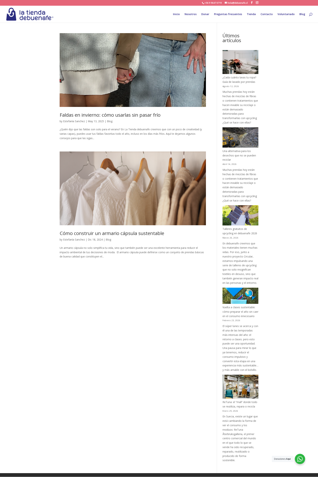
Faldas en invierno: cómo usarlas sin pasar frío (110, 115)
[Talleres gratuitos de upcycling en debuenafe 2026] (240, 216)
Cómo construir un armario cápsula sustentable (112, 233)
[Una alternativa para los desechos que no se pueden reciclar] (240, 138)
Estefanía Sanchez (74, 121)
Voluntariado (286, 14)
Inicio (176, 14)
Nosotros (191, 14)
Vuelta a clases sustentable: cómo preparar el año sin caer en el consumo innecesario (240, 311)
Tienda (251, 14)
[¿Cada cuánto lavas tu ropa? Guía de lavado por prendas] (240, 62)
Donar (205, 14)
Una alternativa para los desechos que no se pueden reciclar (239, 155)
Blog (302, 14)
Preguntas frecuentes (228, 14)
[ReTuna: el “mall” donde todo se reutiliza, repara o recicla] (240, 387)
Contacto (267, 14)
